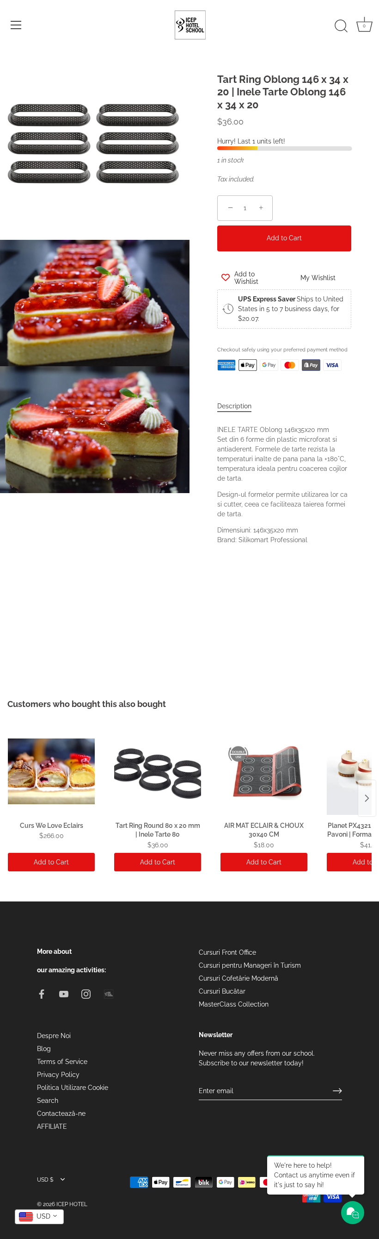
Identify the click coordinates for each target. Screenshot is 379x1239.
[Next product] (367, 798)
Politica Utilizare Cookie (72, 1087)
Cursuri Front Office (227, 952)
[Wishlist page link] (227, 385)
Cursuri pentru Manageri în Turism (250, 965)
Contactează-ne (61, 1113)
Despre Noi (54, 1035)
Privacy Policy (58, 1074)
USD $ (45, 1179)
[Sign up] (337, 1090)
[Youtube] (63, 993)
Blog (44, 1048)
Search (47, 1100)
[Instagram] (86, 993)
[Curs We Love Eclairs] (51, 771)
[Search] (341, 26)
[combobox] (39, 1216)
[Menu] (16, 25)
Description (234, 406)
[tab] (239, 406)
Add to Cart (284, 238)
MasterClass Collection (234, 1004)
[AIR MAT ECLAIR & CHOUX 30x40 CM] (263, 771)
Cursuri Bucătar (222, 991)
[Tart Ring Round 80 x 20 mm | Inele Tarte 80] (157, 771)
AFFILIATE (52, 1126)
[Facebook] (41, 993)
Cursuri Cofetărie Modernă (238, 978)
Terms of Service (62, 1061)
